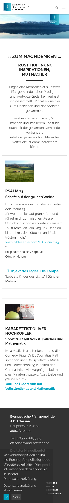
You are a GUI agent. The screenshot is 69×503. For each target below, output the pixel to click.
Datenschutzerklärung (20, 478)
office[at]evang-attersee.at (29, 443)
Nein (16, 497)
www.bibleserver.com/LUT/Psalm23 (32, 242)
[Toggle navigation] (63, 7)
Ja (6, 497)
